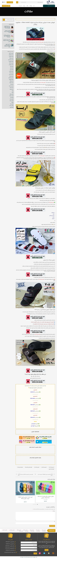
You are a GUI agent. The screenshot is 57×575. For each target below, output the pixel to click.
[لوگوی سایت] (50, 2)
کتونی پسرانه (11, 100)
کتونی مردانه (11, 99)
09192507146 (32, 417)
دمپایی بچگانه (11, 58)
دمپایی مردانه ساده (51, 467)
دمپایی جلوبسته (11, 61)
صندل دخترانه (11, 82)
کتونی (12, 92)
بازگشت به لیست (35, 474)
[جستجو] (17, 2)
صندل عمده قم (11, 86)
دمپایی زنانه (11, 66)
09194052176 (32, 404)
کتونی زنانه (11, 97)
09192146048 (32, 392)
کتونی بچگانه (11, 94)
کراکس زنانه (11, 104)
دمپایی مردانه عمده (36, 467)
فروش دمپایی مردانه (20, 467)
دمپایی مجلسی (11, 71)
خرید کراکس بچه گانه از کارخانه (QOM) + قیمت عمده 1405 (7, 36)
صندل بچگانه (11, 81)
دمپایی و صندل (11, 74)
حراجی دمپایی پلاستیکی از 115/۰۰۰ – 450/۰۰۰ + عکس (45, 497)
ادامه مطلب (45, 501)
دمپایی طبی (11, 67)
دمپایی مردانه (11, 72)
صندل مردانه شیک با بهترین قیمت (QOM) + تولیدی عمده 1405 (7, 27)
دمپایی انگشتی (11, 56)
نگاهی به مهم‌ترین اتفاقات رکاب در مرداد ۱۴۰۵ (7, 31)
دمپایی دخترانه (11, 63)
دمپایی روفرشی (11, 64)
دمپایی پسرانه (11, 76)
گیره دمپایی (11, 107)
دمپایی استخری (11, 53)
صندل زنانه (11, 84)
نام (54, 521)
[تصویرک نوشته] (12, 27)
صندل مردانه (11, 87)
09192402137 (32, 411)
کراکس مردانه (11, 105)
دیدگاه (54, 511)
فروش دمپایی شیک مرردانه (28, 467)
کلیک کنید (33, 423)
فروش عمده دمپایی (51, 469)
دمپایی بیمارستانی (10, 59)
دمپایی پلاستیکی (10, 77)
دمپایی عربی (11, 69)
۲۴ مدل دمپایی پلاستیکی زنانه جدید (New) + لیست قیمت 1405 (7, 46)
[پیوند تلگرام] (3, 2)
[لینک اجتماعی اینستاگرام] (5, 2)
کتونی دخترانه (11, 95)
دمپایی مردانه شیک (44, 467)
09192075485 (32, 398)
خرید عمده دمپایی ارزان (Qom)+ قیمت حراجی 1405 (25, 497)
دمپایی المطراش (11, 54)
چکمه (12, 90)
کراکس (12, 102)
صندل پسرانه (11, 89)
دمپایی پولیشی (11, 79)
